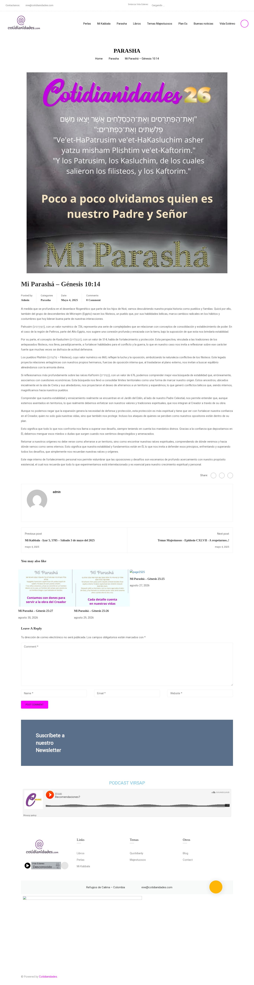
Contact (188, 859)
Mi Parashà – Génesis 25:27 (35, 610)
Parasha (122, 23)
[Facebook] (213, 475)
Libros (137, 23)
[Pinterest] (230, 475)
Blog (185, 853)
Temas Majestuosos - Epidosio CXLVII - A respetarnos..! (193, 540)
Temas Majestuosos (159, 23)
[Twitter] (222, 475)
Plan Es (183, 23)
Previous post (33, 533)
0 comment (93, 300)
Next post (223, 533)
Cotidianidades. (48, 976)
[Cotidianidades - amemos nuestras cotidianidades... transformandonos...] (24, 23)
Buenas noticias (203, 23)
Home (99, 58)
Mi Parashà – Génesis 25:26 (91, 610)
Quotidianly (136, 853)
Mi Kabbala (103, 23)
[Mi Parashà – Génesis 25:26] (102, 588)
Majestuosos (138, 859)
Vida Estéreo (227, 23)
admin (25, 300)
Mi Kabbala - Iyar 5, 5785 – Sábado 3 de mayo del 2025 (60, 540)
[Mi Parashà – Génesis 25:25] (137, 572)
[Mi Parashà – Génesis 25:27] (46, 588)
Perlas (87, 23)
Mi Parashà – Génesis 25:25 (147, 578)
